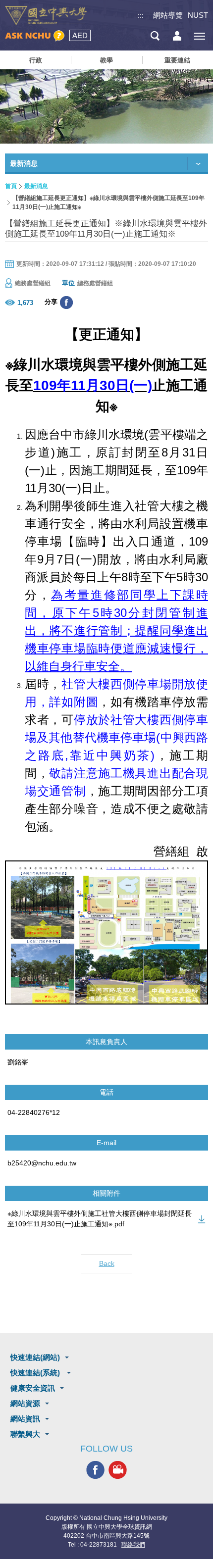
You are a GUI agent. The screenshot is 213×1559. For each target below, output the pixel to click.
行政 (35, 60)
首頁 (11, 186)
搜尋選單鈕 (154, 36)
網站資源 (25, 1403)
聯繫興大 (25, 1434)
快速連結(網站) (35, 1357)
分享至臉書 (66, 302)
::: (141, 15)
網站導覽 (168, 15)
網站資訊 (25, 1418)
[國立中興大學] (46, 15)
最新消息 (36, 186)
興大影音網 (117, 1469)
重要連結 (177, 60)
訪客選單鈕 (177, 36)
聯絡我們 (133, 1544)
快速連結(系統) (36, 1372)
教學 (106, 60)
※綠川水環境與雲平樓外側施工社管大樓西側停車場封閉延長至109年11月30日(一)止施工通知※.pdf (99, 1218)
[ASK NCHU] (34, 36)
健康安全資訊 (32, 1388)
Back (106, 1263)
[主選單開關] (199, 36)
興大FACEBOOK (95, 1469)
